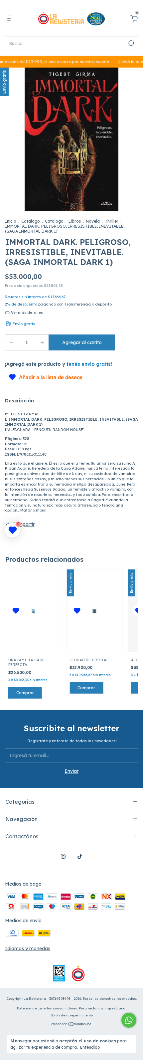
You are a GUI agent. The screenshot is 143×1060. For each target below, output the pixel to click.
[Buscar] (130, 43)
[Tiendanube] (71, 1025)
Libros (75, 221)
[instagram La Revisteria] (63, 856)
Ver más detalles (26, 312)
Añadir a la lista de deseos (50, 377)
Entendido (90, 1047)
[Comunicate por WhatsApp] (128, 1020)
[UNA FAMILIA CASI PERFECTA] (33, 611)
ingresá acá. (115, 1008)
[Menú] (10, 19)
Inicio (10, 221)
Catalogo (30, 221)
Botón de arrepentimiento (72, 1015)
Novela (93, 221)
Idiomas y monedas (27, 949)
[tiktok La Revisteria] (79, 856)
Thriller (111, 221)
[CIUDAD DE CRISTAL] (94, 611)
